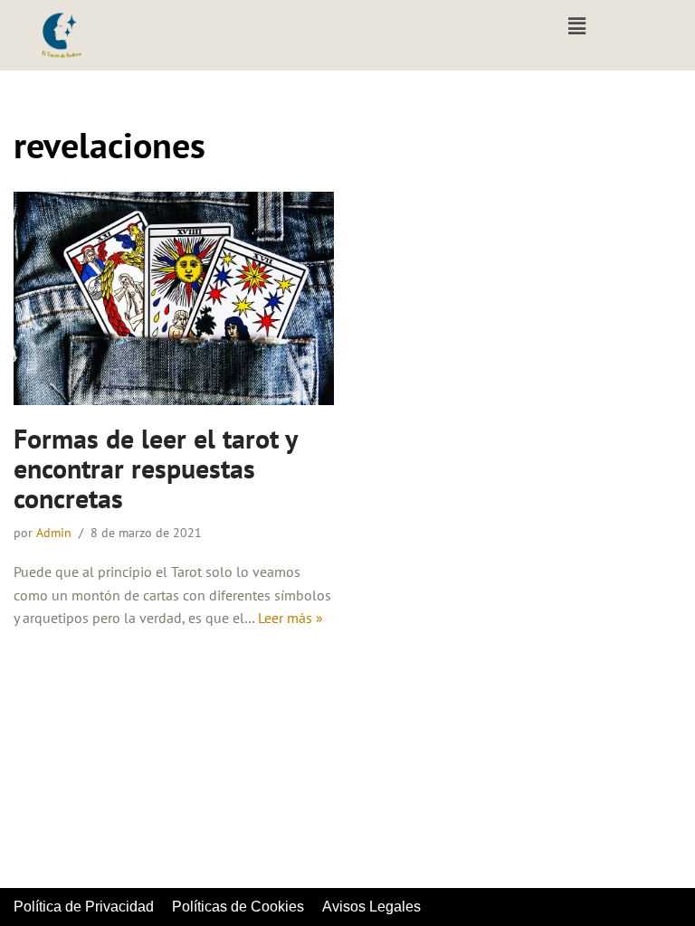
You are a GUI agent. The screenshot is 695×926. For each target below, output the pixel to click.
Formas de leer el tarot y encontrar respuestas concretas (155, 467)
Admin (53, 532)
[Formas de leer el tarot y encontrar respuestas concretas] (174, 298)
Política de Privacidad (84, 906)
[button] (576, 26)
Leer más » (290, 618)
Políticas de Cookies (238, 906)
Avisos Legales (371, 906)
